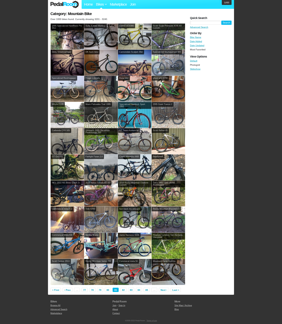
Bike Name (195, 37)
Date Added (196, 41)
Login (226, 2)
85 (146, 290)
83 (131, 290)
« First (55, 290)
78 (92, 290)
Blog (176, 309)
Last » (175, 290)
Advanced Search (199, 27)
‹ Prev (67, 290)
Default (193, 61)
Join (133, 4)
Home (88, 4)
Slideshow (195, 69)
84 (139, 290)
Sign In (121, 305)
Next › (164, 290)
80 (108, 290)
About (115, 309)
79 (100, 290)
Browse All (55, 305)
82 (123, 290)
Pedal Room (64, 4)
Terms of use (152, 321)
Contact (116, 313)
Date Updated (197, 45)
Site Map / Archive (183, 305)
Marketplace (118, 4)
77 (84, 290)
